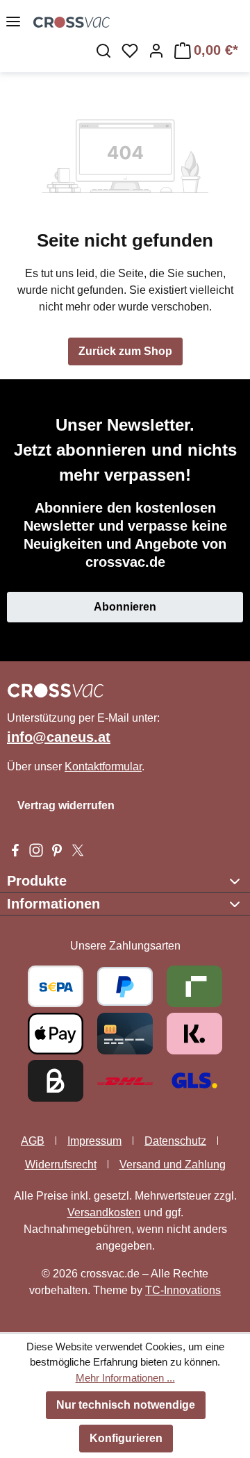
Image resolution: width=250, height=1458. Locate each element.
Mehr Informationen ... (125, 1378)
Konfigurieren (126, 1438)
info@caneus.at (58, 737)
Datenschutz (175, 1141)
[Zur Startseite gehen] (141, 21)
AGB (32, 1141)
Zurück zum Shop (125, 351)
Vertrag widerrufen (66, 805)
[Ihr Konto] (156, 50)
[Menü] (13, 21)
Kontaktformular (103, 766)
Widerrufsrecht (61, 1164)
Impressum (94, 1141)
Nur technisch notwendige (125, 1405)
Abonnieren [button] (125, 607)
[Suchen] (103, 50)
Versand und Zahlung (172, 1164)
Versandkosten (104, 1212)
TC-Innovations (183, 1290)
